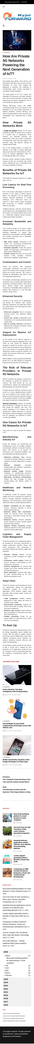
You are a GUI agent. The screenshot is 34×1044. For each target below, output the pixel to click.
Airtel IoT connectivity (10, 403)
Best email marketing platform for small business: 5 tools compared (21, 817)
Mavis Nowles (17, 694)
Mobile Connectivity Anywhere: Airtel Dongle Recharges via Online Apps (16, 761)
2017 (6, 1002)
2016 (6, 1005)
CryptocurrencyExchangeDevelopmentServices (13, 1018)
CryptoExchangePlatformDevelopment (11, 1020)
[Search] (3, 25)
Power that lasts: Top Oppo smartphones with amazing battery (15, 690)
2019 (6, 995)
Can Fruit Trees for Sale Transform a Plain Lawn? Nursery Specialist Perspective (22, 830)
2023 (6, 986)
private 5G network (10, 130)
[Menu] (4, 6)
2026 (6, 952)
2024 (6, 982)
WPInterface (16, 1036)
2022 (6, 989)
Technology (7, 52)
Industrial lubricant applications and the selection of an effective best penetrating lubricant (22, 844)
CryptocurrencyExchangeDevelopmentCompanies (14, 1015)
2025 (6, 979)
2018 (6, 998)
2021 (6, 992)
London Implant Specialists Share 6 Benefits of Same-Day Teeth (21, 859)
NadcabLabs (23, 1020)
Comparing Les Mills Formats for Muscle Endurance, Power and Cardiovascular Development (22, 873)
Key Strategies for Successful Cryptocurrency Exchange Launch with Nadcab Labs (17, 725)
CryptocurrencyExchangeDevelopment (11, 1013)
